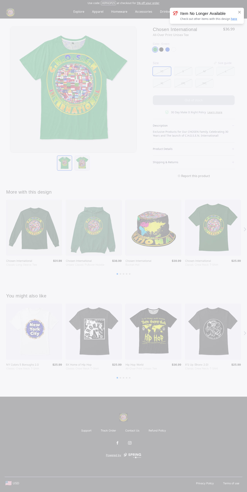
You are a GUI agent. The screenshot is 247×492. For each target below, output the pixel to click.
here (234, 19)
